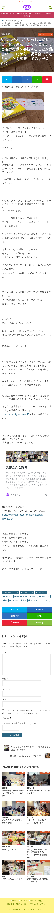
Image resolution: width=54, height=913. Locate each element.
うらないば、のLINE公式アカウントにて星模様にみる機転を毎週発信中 (27, 15)
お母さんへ (42, 592)
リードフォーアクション (39, 600)
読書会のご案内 (36, 901)
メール (6, 689)
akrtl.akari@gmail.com (15, 414)
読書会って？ (28, 592)
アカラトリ (25, 909)
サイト (5, 700)
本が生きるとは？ (11, 592)
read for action (21, 596)
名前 (5, 679)
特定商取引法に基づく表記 (17, 904)
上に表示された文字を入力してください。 (20, 723)
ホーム (14, 901)
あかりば (14, 600)
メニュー (23, 901)
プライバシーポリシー (38, 904)
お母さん (8, 596)
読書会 (34, 596)
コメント (7, 652)
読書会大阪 (45, 596)
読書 (24, 600)
